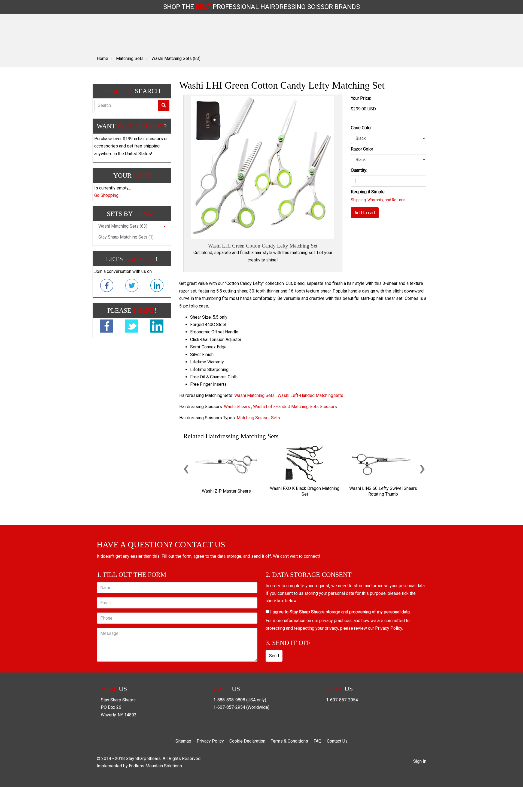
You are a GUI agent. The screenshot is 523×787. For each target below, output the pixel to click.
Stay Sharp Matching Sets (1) (126, 237)
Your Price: (361, 98)
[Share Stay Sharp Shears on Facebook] (107, 327)
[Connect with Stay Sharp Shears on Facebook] (107, 286)
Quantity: (359, 170)
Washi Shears (237, 406)
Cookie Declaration (247, 741)
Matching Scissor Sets (258, 417)
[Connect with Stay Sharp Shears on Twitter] (132, 286)
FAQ (317, 741)
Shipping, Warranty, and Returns (378, 200)
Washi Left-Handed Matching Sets (310, 395)
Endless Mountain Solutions (155, 765)
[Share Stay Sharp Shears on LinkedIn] (157, 327)
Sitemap (183, 741)
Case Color (361, 127)
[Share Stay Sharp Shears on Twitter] (132, 327)
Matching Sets (130, 58)
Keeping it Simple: (368, 191)
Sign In (419, 761)
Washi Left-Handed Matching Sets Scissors (295, 406)
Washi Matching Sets (254, 395)
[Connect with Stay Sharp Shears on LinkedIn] (157, 286)
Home (102, 58)
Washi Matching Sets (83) (175, 58)
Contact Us (337, 741)
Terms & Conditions (289, 741)
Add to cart (364, 212)
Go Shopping (106, 195)
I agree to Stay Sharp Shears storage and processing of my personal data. (340, 611)
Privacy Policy (388, 628)
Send (274, 655)
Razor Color (362, 149)
